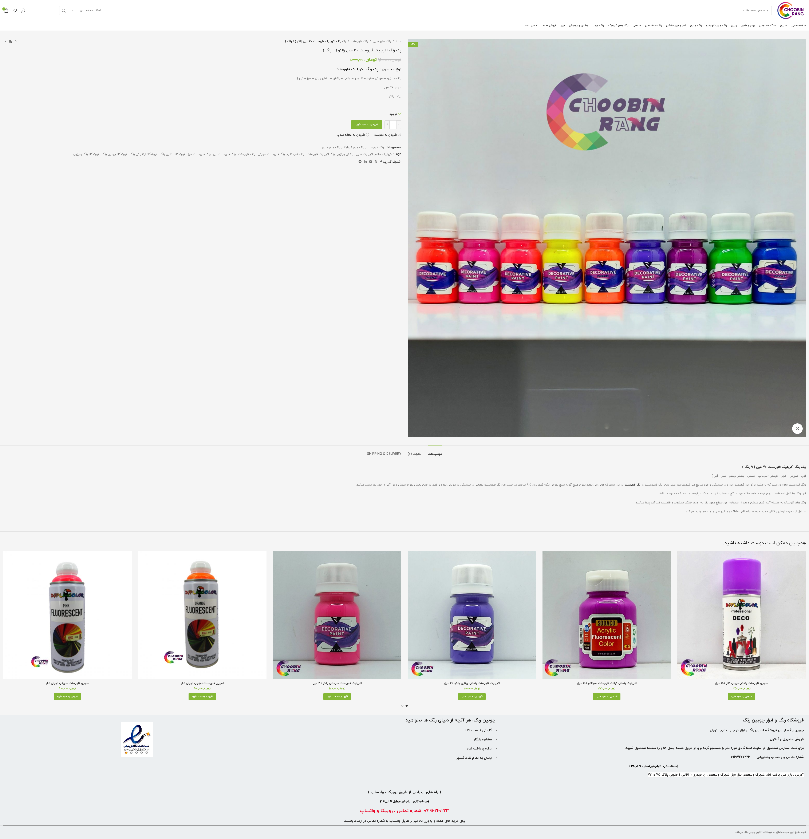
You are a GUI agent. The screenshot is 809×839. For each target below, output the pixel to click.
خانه (398, 41)
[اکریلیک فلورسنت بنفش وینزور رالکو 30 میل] (472, 615)
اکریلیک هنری (364, 154)
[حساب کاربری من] (23, 10)
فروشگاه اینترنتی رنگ (144, 154)
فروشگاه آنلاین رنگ (172, 154)
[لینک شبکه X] (376, 162)
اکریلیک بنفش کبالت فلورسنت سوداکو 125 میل (607, 683)
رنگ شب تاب (295, 154)
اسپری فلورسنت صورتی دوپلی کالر (67, 683)
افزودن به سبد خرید (366, 124)
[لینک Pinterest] (370, 162)
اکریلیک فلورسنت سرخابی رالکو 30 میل (337, 683)
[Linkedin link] (365, 162)
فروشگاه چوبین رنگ (114, 154)
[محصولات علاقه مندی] (15, 10)
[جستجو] (64, 10)
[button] (741, 696)
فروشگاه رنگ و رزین (86, 154)
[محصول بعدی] (5, 41)
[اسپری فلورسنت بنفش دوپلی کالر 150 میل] (741, 615)
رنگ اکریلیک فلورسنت (321, 154)
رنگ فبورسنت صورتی (271, 154)
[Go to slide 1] (407, 706)
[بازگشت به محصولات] (10, 41)
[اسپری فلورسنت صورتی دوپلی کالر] (67, 615)
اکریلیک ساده (383, 154)
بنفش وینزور (345, 154)
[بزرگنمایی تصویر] (797, 428)
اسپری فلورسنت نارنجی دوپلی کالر (202, 683)
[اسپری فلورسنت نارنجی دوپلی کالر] (202, 615)
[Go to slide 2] (402, 706)
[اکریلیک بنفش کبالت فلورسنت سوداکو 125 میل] (606, 615)
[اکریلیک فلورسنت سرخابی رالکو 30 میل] (337, 615)
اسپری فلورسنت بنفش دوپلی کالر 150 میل (741, 683)
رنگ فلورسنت (359, 41)
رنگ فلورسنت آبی (224, 154)
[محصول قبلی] (15, 41)
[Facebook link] (381, 162)
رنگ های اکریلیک (353, 148)
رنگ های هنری (382, 41)
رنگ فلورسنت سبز (199, 154)
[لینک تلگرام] (360, 162)
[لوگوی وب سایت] (791, 10)
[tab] (435, 452)
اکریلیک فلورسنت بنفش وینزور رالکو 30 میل (472, 683)
